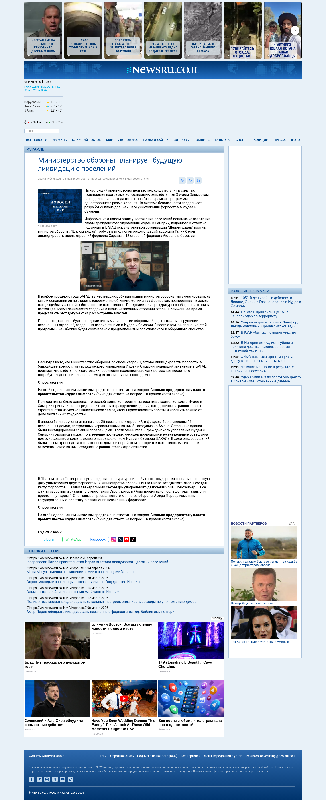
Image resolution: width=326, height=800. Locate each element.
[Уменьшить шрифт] (182, 180)
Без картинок (190, 756)
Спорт (241, 140)
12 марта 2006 (97, 598)
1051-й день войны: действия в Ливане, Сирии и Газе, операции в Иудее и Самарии (266, 302)
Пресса (280, 140)
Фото (295, 140)
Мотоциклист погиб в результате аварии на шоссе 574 (262, 369)
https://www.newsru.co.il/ (47, 558)
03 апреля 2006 (98, 568)
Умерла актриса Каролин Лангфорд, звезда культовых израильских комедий (265, 324)
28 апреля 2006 (94, 558)
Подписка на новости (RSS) (157, 756)
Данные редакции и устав (223, 756)
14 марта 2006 (97, 588)
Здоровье (182, 140)
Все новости (36, 140)
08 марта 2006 (97, 608)
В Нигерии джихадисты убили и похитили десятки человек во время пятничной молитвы (262, 347)
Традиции (259, 140)
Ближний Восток (86, 140)
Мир (109, 140)
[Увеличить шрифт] (190, 180)
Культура (222, 140)
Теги (103, 756)
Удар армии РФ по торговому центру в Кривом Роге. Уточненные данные (266, 379)
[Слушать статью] (202, 180)
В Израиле (76, 568)
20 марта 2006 (97, 578)
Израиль (60, 140)
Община (203, 140)
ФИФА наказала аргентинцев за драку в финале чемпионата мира (262, 359)
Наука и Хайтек (156, 140)
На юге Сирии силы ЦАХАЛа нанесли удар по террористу (260, 314)
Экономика (128, 140)
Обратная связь (122, 756)
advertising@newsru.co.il (277, 756)
